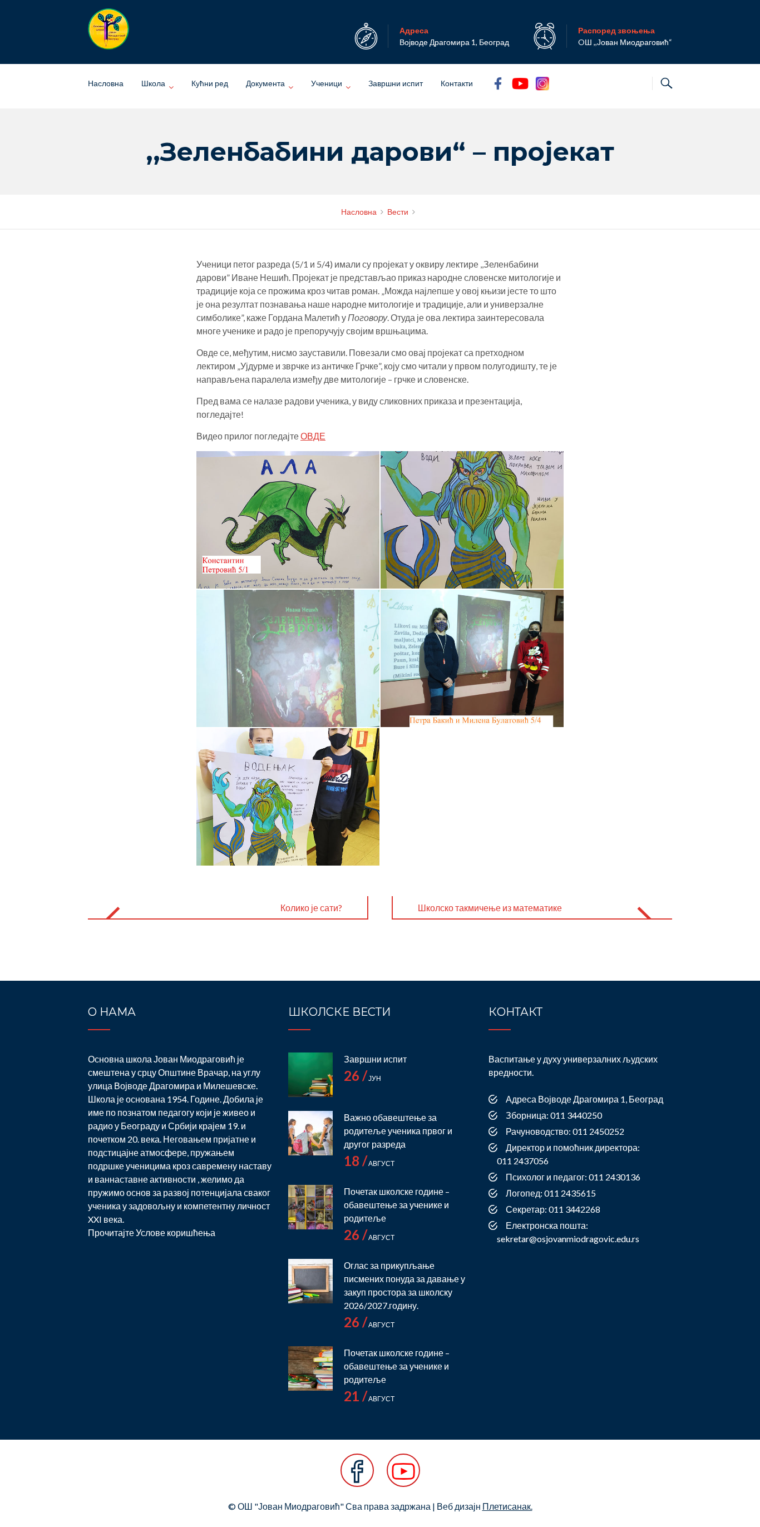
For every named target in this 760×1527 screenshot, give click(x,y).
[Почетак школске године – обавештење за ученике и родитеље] (310, 1207)
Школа (153, 83)
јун (362, 1078)
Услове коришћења (175, 1232)
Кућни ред (209, 83)
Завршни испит (395, 83)
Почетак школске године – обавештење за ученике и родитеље (397, 1204)
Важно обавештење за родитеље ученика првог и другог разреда (398, 1130)
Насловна (106, 83)
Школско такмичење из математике (490, 907)
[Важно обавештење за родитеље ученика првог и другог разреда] (310, 1133)
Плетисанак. (507, 1506)
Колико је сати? (311, 907)
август (369, 1163)
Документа (265, 83)
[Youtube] (403, 1476)
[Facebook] (357, 1476)
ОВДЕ (312, 436)
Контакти (457, 83)
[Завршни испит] (310, 1074)
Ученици (326, 83)
